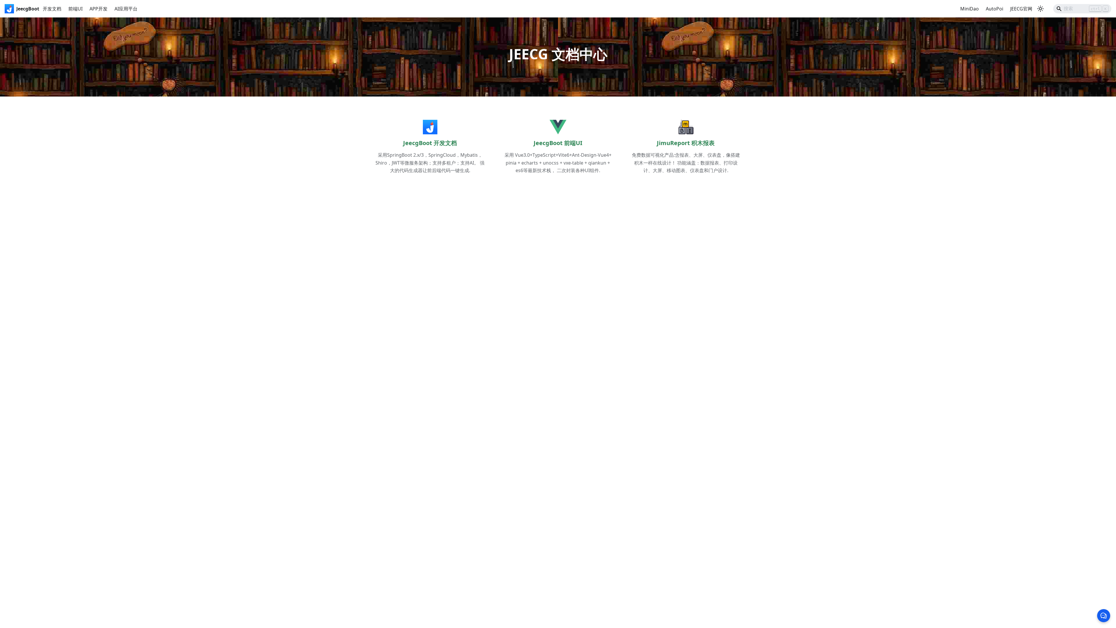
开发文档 (52, 9)
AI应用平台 (126, 9)
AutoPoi (994, 9)
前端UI (75, 9)
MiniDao (969, 9)
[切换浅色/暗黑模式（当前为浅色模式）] (1040, 8)
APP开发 (99, 9)
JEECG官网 (1021, 9)
